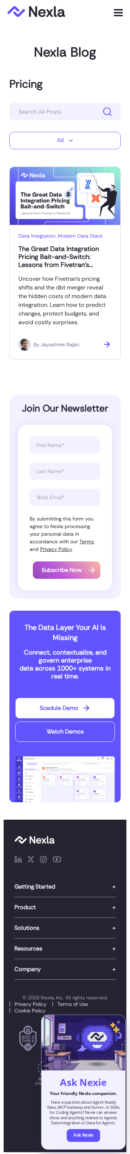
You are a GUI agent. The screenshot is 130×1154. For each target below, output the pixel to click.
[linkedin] (18, 861)
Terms (86, 541)
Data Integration (37, 236)
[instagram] (43, 860)
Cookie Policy (30, 1010)
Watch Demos (65, 731)
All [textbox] (60, 140)
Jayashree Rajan (60, 344)
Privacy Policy (56, 549)
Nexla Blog (65, 51)
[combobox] (65, 140)
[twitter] (31, 860)
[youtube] (57, 860)
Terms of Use (72, 1004)
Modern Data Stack (80, 236)
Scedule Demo (59, 708)
